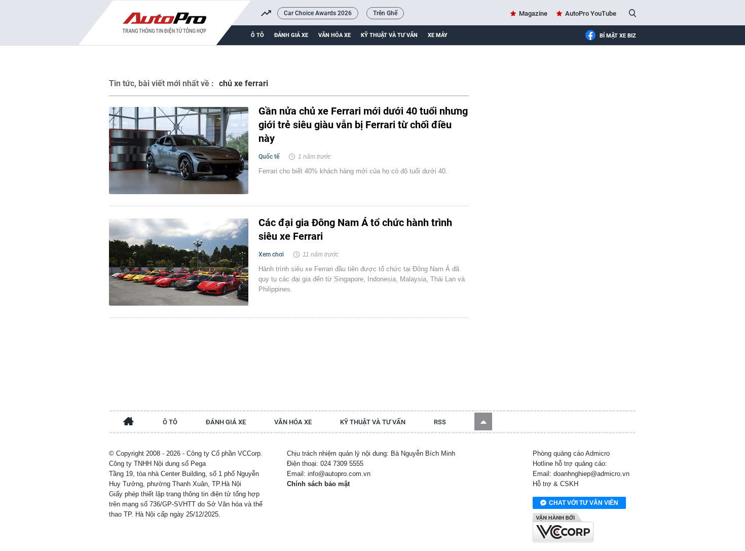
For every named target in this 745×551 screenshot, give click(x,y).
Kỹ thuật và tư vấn (389, 35)
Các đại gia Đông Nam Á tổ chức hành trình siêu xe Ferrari (355, 229)
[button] (483, 421)
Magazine (533, 13)
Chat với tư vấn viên (583, 502)
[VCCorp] (563, 527)
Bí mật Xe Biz (618, 35)
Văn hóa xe (334, 35)
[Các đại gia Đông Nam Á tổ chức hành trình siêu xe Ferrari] (178, 262)
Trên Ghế (385, 13)
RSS (440, 422)
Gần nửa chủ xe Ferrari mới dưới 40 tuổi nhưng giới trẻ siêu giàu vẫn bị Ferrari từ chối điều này (363, 124)
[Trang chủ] (128, 422)
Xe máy (438, 35)
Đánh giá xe (291, 35)
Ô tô (257, 35)
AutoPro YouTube (590, 13)
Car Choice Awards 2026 (318, 13)
